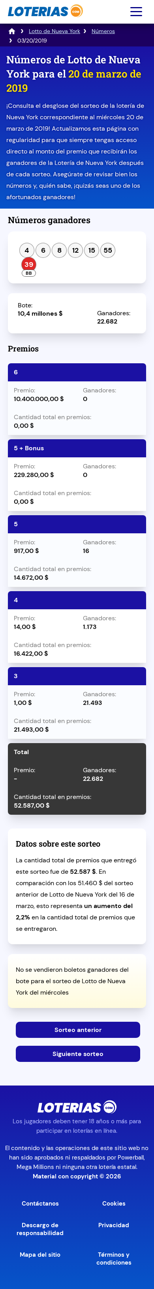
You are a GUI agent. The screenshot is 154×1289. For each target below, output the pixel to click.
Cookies (114, 1204)
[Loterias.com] (44, 21)
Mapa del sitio (40, 1255)
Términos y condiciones (113, 1259)
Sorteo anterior (77, 1030)
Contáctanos (40, 1204)
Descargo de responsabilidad (40, 1229)
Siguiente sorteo (78, 1054)
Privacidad (113, 1225)
